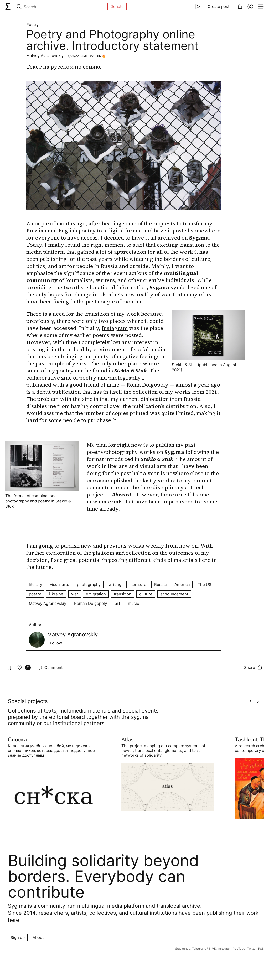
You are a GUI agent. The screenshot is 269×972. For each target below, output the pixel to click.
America (182, 584)
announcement (174, 593)
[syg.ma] (8, 6)
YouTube (239, 948)
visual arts (59, 584)
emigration (96, 593)
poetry (35, 593)
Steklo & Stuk (130, 370)
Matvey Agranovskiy (45, 55)
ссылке (92, 66)
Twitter (252, 948)
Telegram (198, 948)
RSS (261, 948)
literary (35, 584)
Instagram (115, 328)
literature (137, 584)
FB (208, 948)
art (117, 603)
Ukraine (56, 593)
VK (214, 948)
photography (89, 584)
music (133, 603)
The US (204, 584)
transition (122, 593)
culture (145, 593)
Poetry (32, 24)
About (38, 937)
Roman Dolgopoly (90, 603)
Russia (160, 584)
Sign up (18, 937)
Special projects (28, 701)
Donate (117, 6)
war (74, 593)
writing (114, 584)
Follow (56, 643)
